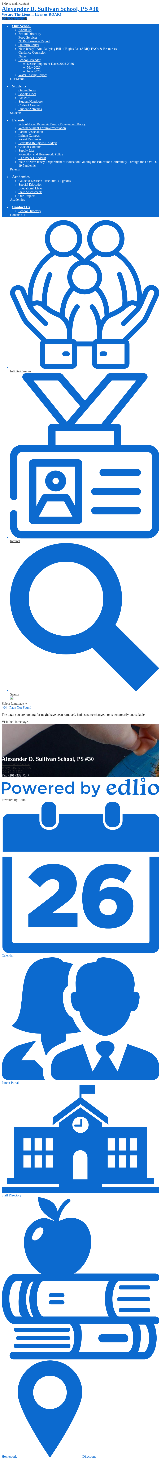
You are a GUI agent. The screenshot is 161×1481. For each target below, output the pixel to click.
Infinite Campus (29, 135)
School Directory (29, 33)
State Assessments (30, 192)
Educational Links (30, 188)
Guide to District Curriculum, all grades (44, 181)
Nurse (22, 56)
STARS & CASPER (32, 158)
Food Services (27, 37)
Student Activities (30, 109)
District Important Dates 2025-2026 (50, 64)
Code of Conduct (29, 105)
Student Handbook (30, 101)
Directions (89, 1456)
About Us (24, 30)
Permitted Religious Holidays (37, 143)
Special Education (30, 184)
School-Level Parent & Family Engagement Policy (52, 124)
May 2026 (33, 67)
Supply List (26, 150)
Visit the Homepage (15, 721)
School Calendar (29, 60)
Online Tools (27, 90)
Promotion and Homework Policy (40, 154)
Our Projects (26, 196)
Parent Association (30, 132)
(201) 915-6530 (12, 771)
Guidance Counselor (32, 52)
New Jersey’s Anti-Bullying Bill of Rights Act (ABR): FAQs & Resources (67, 48)
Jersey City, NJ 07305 (16, 766)
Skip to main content (15, 3)
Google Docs (27, 94)
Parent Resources (29, 139)
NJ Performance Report (34, 41)
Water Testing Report (32, 75)
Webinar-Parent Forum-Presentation (42, 128)
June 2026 (33, 71)
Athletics (24, 98)
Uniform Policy (28, 45)
